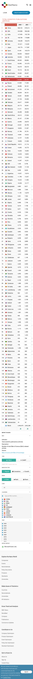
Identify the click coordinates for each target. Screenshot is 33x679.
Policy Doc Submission (8, 643)
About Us (4, 656)
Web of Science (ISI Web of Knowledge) (13, 453)
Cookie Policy (7, 677)
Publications (5, 619)
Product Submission (7, 636)
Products (4, 573)
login (5, 12)
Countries (4, 590)
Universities (5, 579)
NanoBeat (4, 613)
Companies (5, 560)
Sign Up (4, 660)
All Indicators (5, 599)
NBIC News (5, 610)
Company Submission (8, 633)
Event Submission (7, 639)
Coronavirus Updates (8, 622)
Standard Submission (8, 646)
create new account (21, 13)
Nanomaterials (6, 567)
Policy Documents (7, 570)
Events (4, 563)
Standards (5, 576)
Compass (4, 616)
